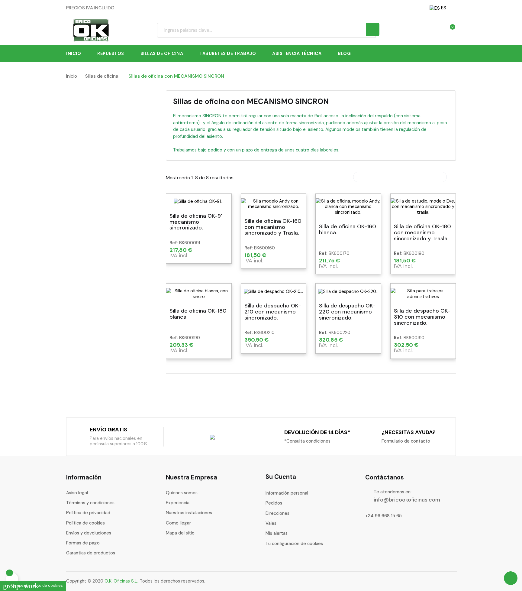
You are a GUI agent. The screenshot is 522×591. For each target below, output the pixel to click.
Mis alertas (277, 533)
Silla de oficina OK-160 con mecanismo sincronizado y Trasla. (272, 227)
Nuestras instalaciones (189, 513)
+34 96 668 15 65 (383, 516)
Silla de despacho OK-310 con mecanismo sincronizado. (422, 317)
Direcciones (277, 513)
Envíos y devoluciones (88, 533)
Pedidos (274, 503)
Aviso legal (77, 493)
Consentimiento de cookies (33, 585)
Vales (271, 523)
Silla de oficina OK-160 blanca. (347, 230)
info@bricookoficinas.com (407, 499)
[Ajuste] (437, 30)
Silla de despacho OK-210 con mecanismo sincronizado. (272, 312)
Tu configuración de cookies (294, 544)
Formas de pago (83, 543)
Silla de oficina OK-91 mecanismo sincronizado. (196, 222)
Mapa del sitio (180, 533)
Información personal (287, 493)
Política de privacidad (88, 513)
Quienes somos (182, 493)
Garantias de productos (90, 553)
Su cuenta (281, 477)
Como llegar (178, 523)
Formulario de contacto (406, 441)
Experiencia (177, 503)
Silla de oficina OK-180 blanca (198, 314)
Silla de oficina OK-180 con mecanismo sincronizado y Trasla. (422, 233)
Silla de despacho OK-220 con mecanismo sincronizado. (347, 312)
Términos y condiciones (90, 503)
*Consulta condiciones (307, 441)
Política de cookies (85, 523)
